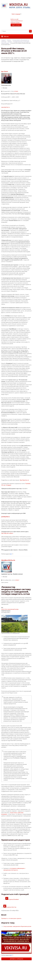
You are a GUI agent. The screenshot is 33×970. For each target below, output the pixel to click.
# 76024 (16, 91)
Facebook (27, 483)
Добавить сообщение (16, 959)
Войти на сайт (15, 19)
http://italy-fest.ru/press (7, 533)
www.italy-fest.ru (5, 107)
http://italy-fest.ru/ (24, 480)
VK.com (3, 485)
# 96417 (17, 580)
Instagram (8, 485)
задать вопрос (16, 25)
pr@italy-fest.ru (5, 516)
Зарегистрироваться (16, 21)
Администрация (15, 22)
